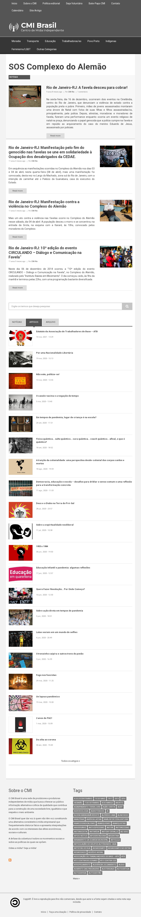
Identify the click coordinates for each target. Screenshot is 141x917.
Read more (55, 136)
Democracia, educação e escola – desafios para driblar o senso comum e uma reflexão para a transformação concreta (84, 483)
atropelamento (82, 865)
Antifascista (80, 832)
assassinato (99, 848)
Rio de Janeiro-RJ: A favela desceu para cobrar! (86, 87)
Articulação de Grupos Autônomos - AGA (95, 844)
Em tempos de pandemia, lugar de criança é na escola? (66, 417)
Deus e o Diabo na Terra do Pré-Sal (55, 503)
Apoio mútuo (81, 836)
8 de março (107, 803)
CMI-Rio (71, 92)
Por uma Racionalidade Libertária (54, 353)
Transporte (33, 41)
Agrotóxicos (97, 811)
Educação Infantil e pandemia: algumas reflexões (63, 567)
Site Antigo (36, 10)
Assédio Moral (95, 852)
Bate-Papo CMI (97, 3)
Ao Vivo (124, 832)
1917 (110, 799)
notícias (17, 322)
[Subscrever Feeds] (38, 860)
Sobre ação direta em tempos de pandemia (59, 610)
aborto (119, 803)
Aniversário (80, 827)
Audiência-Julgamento (104, 865)
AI (108, 811)
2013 (117, 799)
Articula (115, 840)
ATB (123, 856)
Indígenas (111, 41)
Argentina (113, 836)
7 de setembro (92, 803)
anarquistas (119, 823)
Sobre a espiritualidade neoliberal (55, 524)
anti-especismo (96, 827)
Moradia (16, 41)
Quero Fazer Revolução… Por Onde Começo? (60, 589)
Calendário (17, 10)
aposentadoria (98, 836)
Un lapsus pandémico (48, 696)
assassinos (80, 852)
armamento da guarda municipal (91, 840)
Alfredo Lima (108, 815)
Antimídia (94, 832)
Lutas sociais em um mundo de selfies (56, 632)
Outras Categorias (47, 49)
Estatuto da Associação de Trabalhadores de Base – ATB (67, 331)
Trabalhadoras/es (71, 41)
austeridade (108, 869)
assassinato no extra (119, 848)
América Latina (93, 819)
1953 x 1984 (42, 546)
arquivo (50, 322)
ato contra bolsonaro (86, 861)
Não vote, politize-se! (47, 374)
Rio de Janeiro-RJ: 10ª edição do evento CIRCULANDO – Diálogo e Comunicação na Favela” (45, 252)
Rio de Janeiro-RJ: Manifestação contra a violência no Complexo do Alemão (44, 204)
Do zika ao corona (46, 739)
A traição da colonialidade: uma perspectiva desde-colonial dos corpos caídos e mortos (80, 462)
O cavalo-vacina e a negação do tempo (57, 396)
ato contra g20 (108, 861)
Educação (50, 41)
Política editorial (51, 3)
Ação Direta (109, 807)
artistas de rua (82, 848)
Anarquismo (103, 823)
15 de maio (100, 799)
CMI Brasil (38, 25)
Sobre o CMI (29, 3)
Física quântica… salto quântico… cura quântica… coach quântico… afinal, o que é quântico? (80, 440)
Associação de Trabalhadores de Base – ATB (96, 856)
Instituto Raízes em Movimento (42, 276)
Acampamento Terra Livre (87, 807)
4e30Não (78, 803)
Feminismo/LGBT (21, 49)
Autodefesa (80, 873)
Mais (75, 878)
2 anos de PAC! (44, 718)
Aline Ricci (123, 815)
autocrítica (123, 869)
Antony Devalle (110, 832)
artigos (35, 322)
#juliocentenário (83, 799)
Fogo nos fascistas (46, 675)
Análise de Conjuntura (116, 819)
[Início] (13, 27)
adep (120, 807)
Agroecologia (81, 811)
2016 (123, 799)
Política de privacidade (80, 912)
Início (14, 3)
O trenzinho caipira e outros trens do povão (59, 653)
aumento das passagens (86, 869)
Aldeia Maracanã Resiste (86, 815)
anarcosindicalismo (84, 823)
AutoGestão (95, 873)
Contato (115, 3)
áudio (121, 865)
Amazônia (79, 819)
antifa (110, 827)
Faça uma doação (57, 912)
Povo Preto (94, 41)
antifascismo (122, 827)
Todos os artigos (70, 761)
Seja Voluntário (74, 3)
